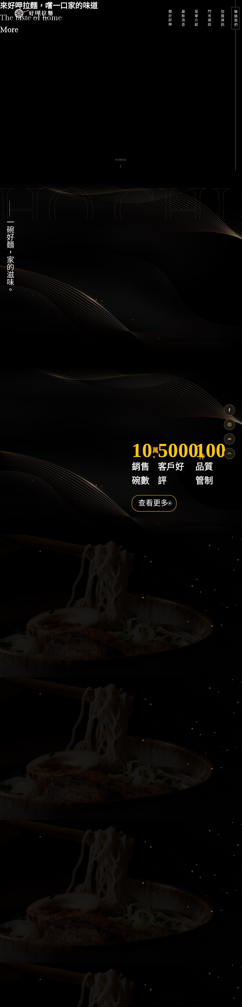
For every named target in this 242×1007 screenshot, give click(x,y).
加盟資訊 (222, 18)
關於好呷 (169, 18)
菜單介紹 (196, 18)
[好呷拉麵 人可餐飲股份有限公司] (33, 13)
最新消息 (182, 18)
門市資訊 (209, 18)
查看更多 (153, 471)
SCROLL (121, 159)
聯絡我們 (235, 18)
